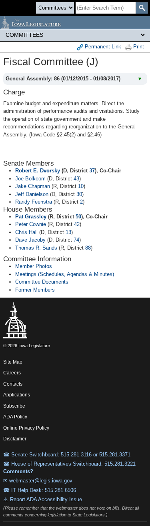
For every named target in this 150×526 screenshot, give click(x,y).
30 (79, 194)
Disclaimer (14, 439)
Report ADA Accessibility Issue (46, 499)
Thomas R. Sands (36, 248)
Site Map (12, 362)
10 (81, 186)
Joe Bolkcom (30, 179)
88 (88, 248)
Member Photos (33, 266)
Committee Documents (41, 282)
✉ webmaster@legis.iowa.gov (37, 481)
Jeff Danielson (31, 194)
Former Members (35, 290)
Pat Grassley (30, 217)
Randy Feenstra (33, 202)
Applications (16, 395)
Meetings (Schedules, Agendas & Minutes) (64, 274)
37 (92, 171)
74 (76, 240)
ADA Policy (15, 417)
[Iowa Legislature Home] (75, 22)
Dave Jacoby (30, 240)
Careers (12, 373)
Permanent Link (102, 47)
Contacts (12, 384)
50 (78, 217)
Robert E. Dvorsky (37, 171)
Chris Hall (26, 232)
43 (76, 179)
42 (77, 224)
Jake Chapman (32, 186)
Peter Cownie (30, 224)
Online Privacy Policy (26, 428)
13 (68, 232)
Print (138, 47)
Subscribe (14, 406)
